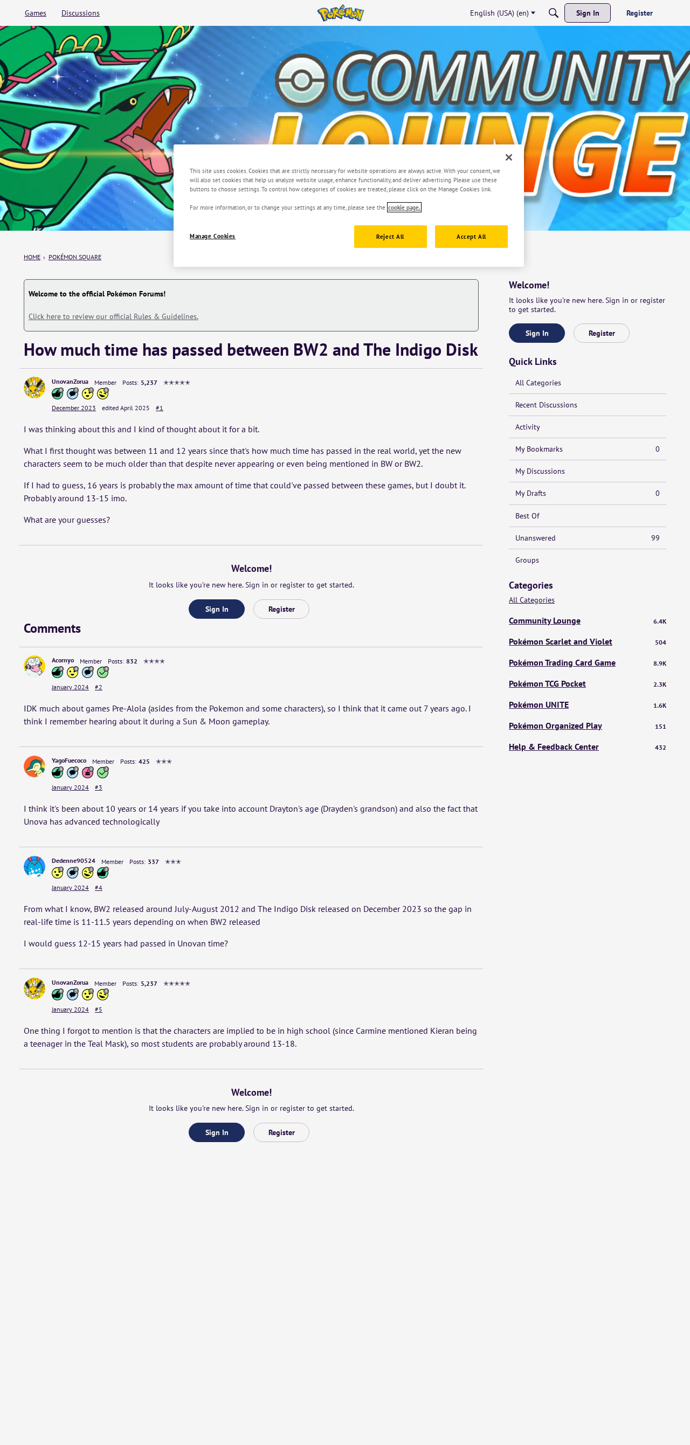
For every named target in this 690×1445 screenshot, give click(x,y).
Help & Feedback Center (587, 746)
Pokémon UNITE (587, 704)
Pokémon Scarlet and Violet (587, 641)
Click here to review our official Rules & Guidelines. (113, 316)
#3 (98, 787)
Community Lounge (587, 620)
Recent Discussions (546, 405)
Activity (527, 427)
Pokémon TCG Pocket (587, 683)
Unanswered (587, 538)
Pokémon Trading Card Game (587, 662)
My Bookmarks (587, 449)
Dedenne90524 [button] (73, 860)
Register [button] (281, 609)
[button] (34, 387)
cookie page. (404, 207)
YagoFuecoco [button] (69, 760)
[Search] (553, 13)
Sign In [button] (217, 609)
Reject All (390, 236)
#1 (159, 408)
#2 (98, 687)
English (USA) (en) (499, 13)
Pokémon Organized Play (587, 725)
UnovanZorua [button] (70, 381)
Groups (527, 560)
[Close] (509, 157)
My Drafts (587, 493)
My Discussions (540, 471)
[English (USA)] (340, 13)
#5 (98, 1009)
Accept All (471, 236)
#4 (98, 887)
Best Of (527, 516)
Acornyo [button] (63, 660)
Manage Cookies (213, 236)
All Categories (538, 383)
